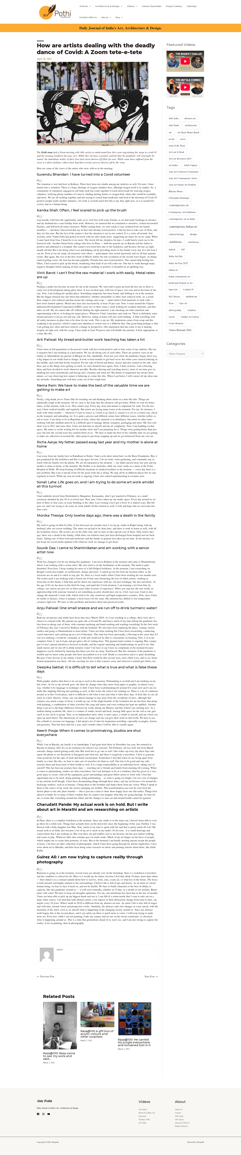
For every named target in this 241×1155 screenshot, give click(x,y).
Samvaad (142, 1116)
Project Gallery (174, 6)
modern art (191, 296)
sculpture (191, 310)
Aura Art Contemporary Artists (183, 178)
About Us (179, 1109)
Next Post (151, 976)
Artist (182, 139)
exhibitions (193, 242)
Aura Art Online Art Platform (182, 184)
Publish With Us (88, 17)
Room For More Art (147, 1112)
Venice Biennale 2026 (180, 330)
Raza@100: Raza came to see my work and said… (59, 1056)
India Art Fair (176, 256)
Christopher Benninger (179, 197)
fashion (172, 249)
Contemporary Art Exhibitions (182, 212)
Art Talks (142, 1122)
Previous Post (45, 976)
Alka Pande (174, 125)
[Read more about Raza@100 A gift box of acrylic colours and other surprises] (97, 1014)
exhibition (175, 242)
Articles (83, 6)
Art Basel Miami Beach (188, 132)
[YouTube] (48, 1114)
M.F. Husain (174, 296)
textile (172, 316)
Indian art (173, 269)
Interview (173, 289)
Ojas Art (183, 303)
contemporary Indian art (183, 226)
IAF (183, 249)
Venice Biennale (176, 323)
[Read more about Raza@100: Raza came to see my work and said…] (60, 1025)
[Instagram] (43, 1114)
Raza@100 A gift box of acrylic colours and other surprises (96, 1033)
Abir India (174, 118)
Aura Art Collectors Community (184, 171)
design (193, 234)
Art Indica (143, 1109)
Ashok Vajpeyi (190, 165)
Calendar (192, 6)
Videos (130, 6)
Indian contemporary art (179, 276)
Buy (118, 17)
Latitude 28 (188, 289)
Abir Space (179, 1119)
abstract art (190, 118)
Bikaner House (176, 191)
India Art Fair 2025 (178, 263)
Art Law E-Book (176, 152)
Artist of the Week (177, 145)
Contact (178, 1112)
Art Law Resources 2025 (180, 158)
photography (175, 310)
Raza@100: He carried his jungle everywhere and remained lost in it (134, 1042)
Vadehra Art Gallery (190, 316)
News (171, 303)
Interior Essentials (151, 6)
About (104, 17)
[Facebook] (38, 1114)
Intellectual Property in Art (180, 282)
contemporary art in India (182, 218)
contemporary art (179, 205)
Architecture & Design (107, 6)
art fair (171, 139)
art (170, 132)
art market (173, 165)
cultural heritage (176, 234)
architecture (191, 125)
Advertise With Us (182, 1122)
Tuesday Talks (144, 1119)
